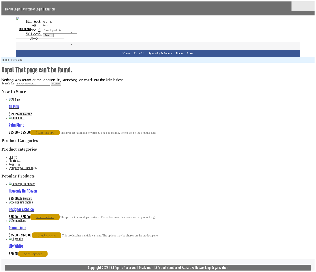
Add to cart (25, 114)
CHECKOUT (25, 29)
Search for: (8, 83)
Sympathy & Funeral (160, 53)
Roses (190, 53)
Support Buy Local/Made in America (68, 18)
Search (48, 35)
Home (126, 53)
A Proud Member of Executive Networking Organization (191, 268)
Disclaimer (146, 268)
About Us (139, 53)
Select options (45, 132)
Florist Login (12, 9)
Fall (11, 157)
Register (50, 9)
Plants (179, 53)
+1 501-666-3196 (34, 34)
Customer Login (32, 9)
